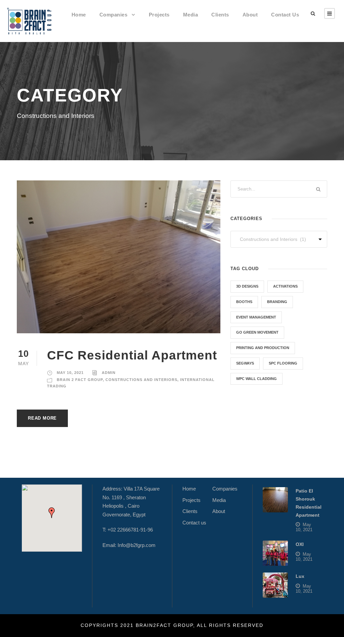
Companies (113, 14)
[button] (52, 513)
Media (190, 14)
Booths (244, 302)
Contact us (285, 14)
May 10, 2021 (70, 373)
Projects (159, 14)
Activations (285, 286)
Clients (220, 14)
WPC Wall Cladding (256, 379)
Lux (300, 576)
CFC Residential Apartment (132, 355)
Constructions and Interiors (141, 380)
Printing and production (262, 348)
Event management (256, 317)
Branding (277, 302)
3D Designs (247, 286)
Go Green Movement (257, 332)
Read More (42, 418)
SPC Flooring (283, 363)
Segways (245, 363)
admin (109, 373)
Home (79, 14)
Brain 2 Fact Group (80, 380)
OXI (300, 544)
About (250, 14)
